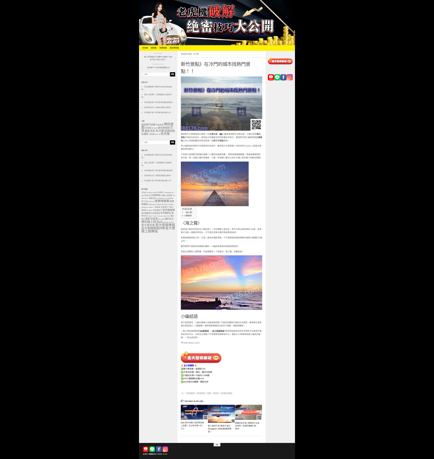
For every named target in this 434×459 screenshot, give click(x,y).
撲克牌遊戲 (174, 48)
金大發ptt (171, 222)
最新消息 (150, 131)
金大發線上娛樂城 (226, 393)
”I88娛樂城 (204, 331)
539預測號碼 (167, 192)
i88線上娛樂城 (166, 195)
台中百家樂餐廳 (168, 198)
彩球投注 (149, 128)
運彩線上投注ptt (152, 222)
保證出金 (152, 198)
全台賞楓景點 (160, 198)
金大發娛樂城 (218, 331)
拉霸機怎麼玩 (152, 204)
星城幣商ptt (144, 207)
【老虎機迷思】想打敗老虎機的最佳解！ (158, 102)
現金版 (157, 207)
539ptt (143, 193)
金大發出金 (148, 225)
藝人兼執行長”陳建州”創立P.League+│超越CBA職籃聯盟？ (219, 429)
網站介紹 (157, 134)
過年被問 (165, 222)
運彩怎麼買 (151, 219)
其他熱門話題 (186, 54)
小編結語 (188, 216)
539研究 (160, 193)
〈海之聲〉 (189, 212)
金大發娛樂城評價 (153, 228)
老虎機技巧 (157, 210)
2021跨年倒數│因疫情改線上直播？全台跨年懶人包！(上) (192, 426)
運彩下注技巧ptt (158, 216)
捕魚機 (153, 48)
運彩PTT (151, 216)
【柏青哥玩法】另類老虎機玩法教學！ (157, 107)
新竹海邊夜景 (191, 393)
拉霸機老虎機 (160, 204)
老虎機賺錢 (145, 213)
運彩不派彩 (167, 216)
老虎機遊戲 (155, 213)
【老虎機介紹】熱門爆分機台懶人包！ (157, 113)
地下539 (144, 201)
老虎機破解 (168, 210)
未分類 (196, 54)
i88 (220, 134)
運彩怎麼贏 (161, 219)
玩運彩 (209, 393)
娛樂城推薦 (162, 201)
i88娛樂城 (155, 195)
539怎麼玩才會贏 (151, 192)
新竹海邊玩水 (201, 393)
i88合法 (147, 195)
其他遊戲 (159, 125)
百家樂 (152, 134)
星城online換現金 (169, 204)
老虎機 (145, 48)
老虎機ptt (149, 210)
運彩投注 (216, 393)
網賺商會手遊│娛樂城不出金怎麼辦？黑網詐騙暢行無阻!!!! (247, 426)
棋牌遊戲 (163, 48)
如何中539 (151, 201)
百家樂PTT (165, 207)
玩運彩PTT (151, 207)
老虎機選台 (165, 213)
